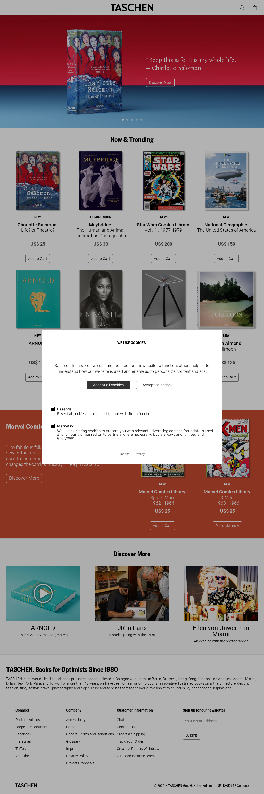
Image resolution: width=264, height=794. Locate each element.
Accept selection (157, 385)
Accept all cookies (108, 385)
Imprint (124, 454)
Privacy (140, 454)
